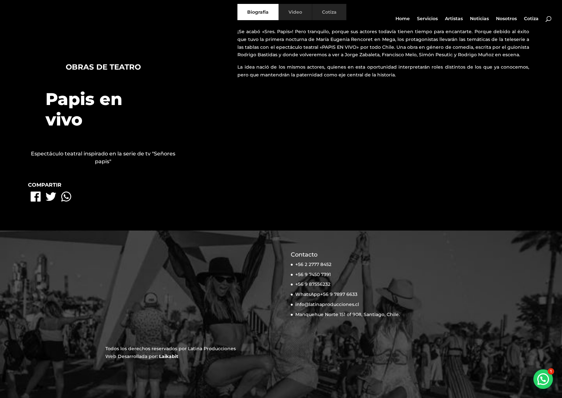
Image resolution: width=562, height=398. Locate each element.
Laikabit (168, 356)
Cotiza (531, 18)
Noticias (479, 18)
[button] (543, 379)
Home (402, 18)
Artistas (454, 18)
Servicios (427, 18)
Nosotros (506, 18)
